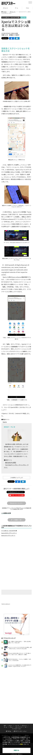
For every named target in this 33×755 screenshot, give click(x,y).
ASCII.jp (9, 731)
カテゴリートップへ (17, 503)
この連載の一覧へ (17, 520)
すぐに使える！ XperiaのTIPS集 (10, 17)
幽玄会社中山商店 (10, 462)
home (5, 12)
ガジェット (13, 12)
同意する (16, 750)
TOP (5, 725)
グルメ (16, 8)
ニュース (17, 725)
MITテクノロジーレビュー (21, 731)
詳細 (21, 744)
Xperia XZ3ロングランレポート (9, 533)
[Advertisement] (16, 551)
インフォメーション (16, 728)
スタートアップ (27, 8)
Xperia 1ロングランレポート (8, 535)
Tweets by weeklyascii (5, 604)
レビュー (10, 725)
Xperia (5, 422)
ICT (25, 727)
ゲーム (5, 8)
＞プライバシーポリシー (16, 754)
